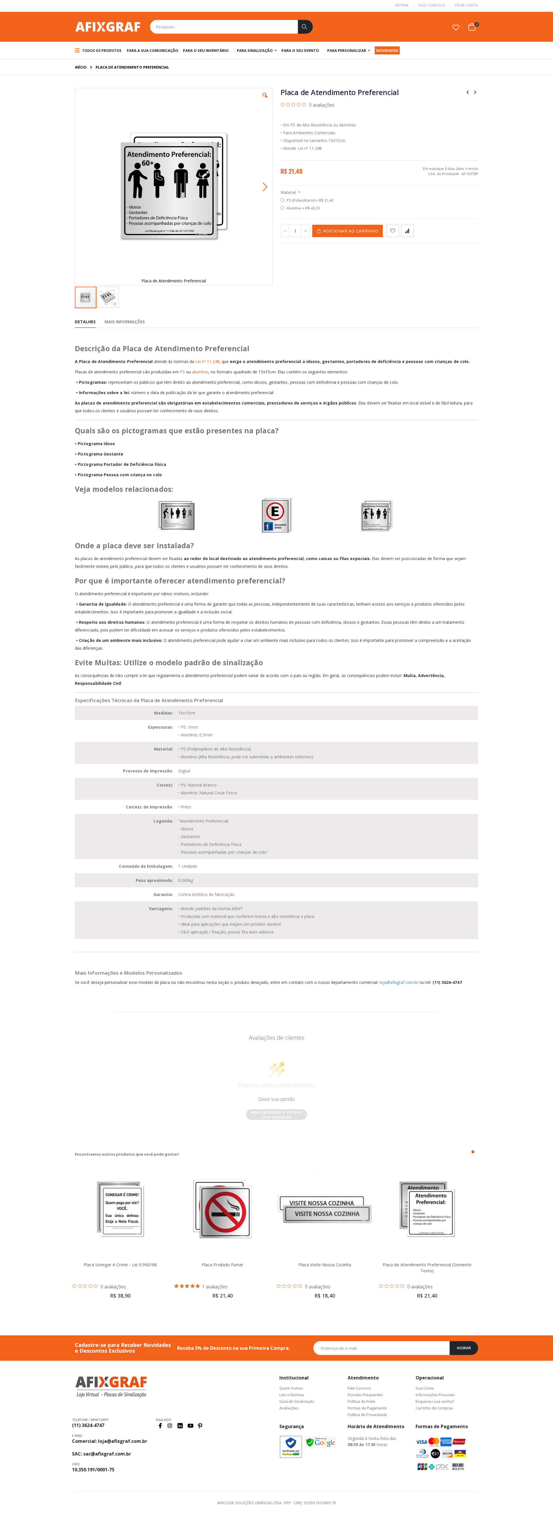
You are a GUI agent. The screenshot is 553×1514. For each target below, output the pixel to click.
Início (81, 67)
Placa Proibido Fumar (222, 1264)
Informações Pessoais (435, 1394)
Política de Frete (361, 1401)
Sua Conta (425, 1388)
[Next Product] (475, 92)
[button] (456, 27)
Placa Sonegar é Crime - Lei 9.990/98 (120, 1264)
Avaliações (288, 1408)
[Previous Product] (468, 92)
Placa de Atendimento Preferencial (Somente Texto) (426, 1267)
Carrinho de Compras (434, 1408)
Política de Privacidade (367, 1414)
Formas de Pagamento (367, 1408)
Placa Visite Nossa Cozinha (324, 1264)
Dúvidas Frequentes (365, 1394)
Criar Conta (466, 5)
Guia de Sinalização (296, 1401)
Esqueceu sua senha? (435, 1401)
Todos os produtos (101, 50)
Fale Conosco (432, 5)
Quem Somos (291, 1388)
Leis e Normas (291, 1394)
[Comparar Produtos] (407, 231)
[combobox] (231, 27)
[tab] (89, 323)
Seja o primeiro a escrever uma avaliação (276, 1114)
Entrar (402, 5)
